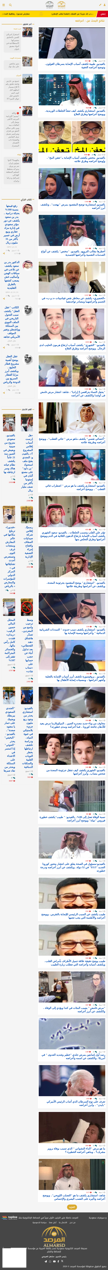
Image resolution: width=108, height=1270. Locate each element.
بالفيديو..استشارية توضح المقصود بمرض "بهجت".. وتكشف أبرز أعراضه (73, 206)
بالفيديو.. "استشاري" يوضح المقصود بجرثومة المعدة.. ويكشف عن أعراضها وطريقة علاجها (75, 584)
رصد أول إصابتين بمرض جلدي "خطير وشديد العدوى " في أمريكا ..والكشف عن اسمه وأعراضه (73, 1056)
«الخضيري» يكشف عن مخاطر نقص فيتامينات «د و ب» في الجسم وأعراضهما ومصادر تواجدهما (73, 300)
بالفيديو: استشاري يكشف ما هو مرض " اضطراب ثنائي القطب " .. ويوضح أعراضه (75, 487)
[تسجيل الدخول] (104, 5)
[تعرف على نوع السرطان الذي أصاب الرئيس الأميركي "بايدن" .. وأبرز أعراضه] (72, 1080)
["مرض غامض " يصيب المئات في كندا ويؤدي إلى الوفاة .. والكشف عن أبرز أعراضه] (72, 987)
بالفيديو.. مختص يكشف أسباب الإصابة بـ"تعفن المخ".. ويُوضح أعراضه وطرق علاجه (76, 159)
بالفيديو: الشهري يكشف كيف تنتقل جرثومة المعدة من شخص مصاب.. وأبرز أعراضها (75, 772)
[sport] (49, 5)
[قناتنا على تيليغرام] (46, 1261)
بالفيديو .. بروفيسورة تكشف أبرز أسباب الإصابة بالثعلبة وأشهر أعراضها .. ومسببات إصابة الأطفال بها (75, 678)
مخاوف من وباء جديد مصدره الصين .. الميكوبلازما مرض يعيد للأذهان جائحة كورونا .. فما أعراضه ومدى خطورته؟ (72, 725)
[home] (61, 5)
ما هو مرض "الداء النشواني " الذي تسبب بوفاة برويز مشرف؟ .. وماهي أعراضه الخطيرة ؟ (76, 1150)
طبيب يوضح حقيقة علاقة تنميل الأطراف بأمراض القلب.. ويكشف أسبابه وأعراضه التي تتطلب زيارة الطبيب (74, 963)
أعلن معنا (52, 1222)
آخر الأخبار (26, 415)
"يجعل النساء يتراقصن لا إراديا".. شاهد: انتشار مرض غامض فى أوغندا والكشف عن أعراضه (72, 394)
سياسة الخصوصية (39, 1222)
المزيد (72, 1207)
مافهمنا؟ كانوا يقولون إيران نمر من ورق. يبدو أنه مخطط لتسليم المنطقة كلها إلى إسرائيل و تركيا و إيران (12, 170)
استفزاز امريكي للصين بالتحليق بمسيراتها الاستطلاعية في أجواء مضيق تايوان (12, 41)
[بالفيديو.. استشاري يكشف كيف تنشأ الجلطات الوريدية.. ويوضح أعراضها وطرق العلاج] (72, 89)
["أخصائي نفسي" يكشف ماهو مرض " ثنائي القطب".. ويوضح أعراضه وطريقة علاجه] (72, 417)
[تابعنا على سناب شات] (50, 1261)
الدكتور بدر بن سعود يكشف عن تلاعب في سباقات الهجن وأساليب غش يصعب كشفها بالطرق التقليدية (11, 275)
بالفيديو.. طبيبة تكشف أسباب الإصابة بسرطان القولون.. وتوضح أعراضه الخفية (75, 65)
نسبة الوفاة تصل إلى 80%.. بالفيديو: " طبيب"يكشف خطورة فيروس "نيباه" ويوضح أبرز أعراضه (72, 819)
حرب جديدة (17, 29)
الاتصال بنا (63, 1222)
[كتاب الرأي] (100, 5)
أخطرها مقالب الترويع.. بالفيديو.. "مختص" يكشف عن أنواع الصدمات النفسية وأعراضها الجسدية (73, 253)
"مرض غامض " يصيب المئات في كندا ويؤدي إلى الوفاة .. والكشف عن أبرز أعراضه (74, 1009)
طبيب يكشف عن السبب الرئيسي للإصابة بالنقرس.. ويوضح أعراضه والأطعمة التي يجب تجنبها (73, 916)
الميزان (18, 75)
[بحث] (9, 5)
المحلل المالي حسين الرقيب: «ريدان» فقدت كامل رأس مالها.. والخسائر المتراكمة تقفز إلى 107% (9, 640)
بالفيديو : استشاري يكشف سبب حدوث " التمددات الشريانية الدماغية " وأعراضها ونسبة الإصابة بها (72, 631)
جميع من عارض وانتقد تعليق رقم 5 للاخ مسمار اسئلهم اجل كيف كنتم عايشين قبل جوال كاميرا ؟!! (12, 90)
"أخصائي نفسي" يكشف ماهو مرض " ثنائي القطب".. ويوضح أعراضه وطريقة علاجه (72, 440)
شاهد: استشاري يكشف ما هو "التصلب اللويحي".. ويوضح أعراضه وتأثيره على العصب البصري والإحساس (74, 1197)
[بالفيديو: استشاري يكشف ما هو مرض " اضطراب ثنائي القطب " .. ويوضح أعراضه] (72, 464)
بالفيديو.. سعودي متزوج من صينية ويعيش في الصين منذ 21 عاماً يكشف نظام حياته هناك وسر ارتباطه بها (9, 453)
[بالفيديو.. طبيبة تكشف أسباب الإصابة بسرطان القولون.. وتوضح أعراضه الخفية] (72, 43)
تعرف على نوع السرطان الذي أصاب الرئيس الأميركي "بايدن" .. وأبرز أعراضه (76, 1103)
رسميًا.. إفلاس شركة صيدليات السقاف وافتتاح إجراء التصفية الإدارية (28, 542)
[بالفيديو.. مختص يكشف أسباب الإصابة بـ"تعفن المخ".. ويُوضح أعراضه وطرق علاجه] (72, 136)
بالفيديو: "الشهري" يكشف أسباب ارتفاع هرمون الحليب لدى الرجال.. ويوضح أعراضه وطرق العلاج (72, 347)
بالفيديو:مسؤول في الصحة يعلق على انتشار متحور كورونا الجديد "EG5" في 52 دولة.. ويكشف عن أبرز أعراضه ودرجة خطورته (72, 867)
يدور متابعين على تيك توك (13, 65)
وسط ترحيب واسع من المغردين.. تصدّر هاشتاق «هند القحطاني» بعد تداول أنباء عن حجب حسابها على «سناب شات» (27, 645)
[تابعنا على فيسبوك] (58, 1261)
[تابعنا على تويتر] (62, 1262)
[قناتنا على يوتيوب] (54, 1261)
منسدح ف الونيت (15, 58)
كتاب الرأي (26, 200)
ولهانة (19, 154)
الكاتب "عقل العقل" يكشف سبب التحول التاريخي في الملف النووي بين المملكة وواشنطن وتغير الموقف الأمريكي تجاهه (11, 322)
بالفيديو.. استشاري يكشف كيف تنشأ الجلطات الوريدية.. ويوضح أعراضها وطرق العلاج (75, 112)
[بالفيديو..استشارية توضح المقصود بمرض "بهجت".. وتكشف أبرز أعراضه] (72, 183)
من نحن (72, 1222)
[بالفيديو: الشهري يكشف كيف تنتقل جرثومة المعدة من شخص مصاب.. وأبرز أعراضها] (72, 749)
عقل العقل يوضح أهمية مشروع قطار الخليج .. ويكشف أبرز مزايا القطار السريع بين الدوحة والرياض (11, 369)
